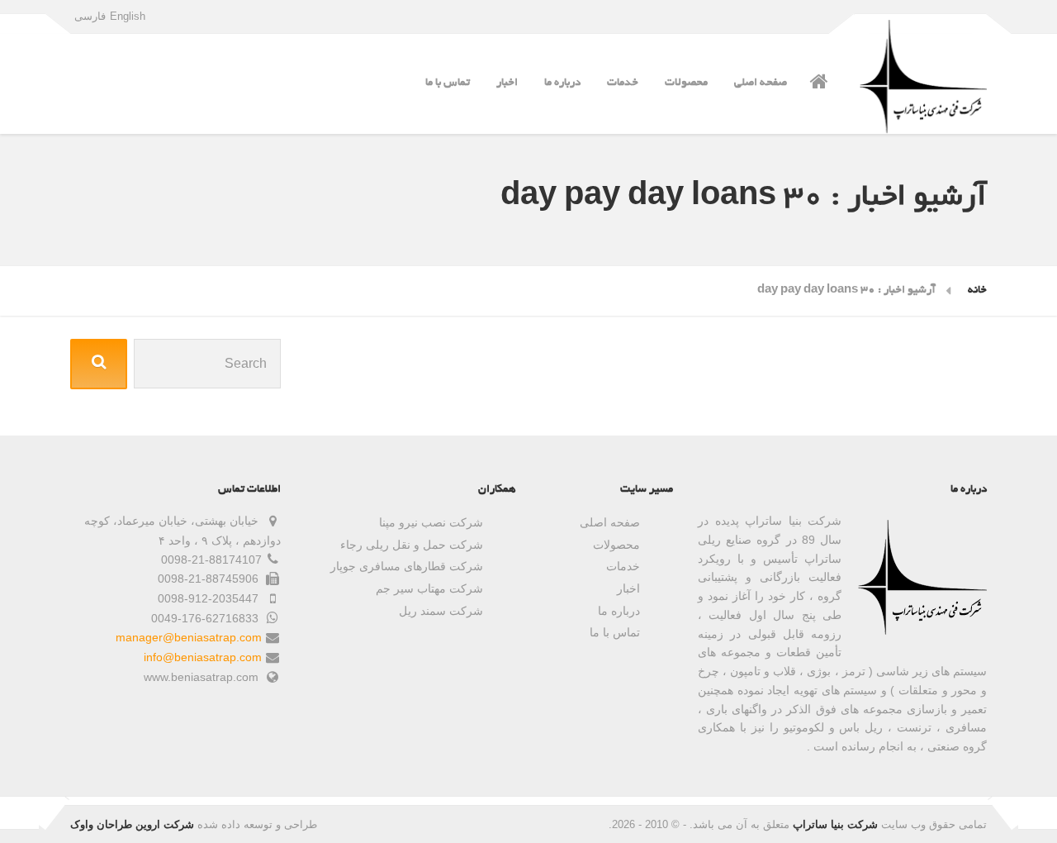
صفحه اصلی (760, 83)
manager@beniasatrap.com (189, 637)
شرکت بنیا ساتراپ (835, 824)
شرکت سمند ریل (441, 610)
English (127, 16)
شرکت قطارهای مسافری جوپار (406, 566)
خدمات (622, 83)
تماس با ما (447, 83)
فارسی (90, 16)
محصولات (686, 83)
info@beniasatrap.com (203, 657)
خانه (977, 290)
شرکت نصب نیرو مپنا (431, 522)
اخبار (507, 83)
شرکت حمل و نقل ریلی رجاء (411, 544)
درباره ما (562, 83)
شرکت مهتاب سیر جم (429, 588)
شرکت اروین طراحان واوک (132, 824)
